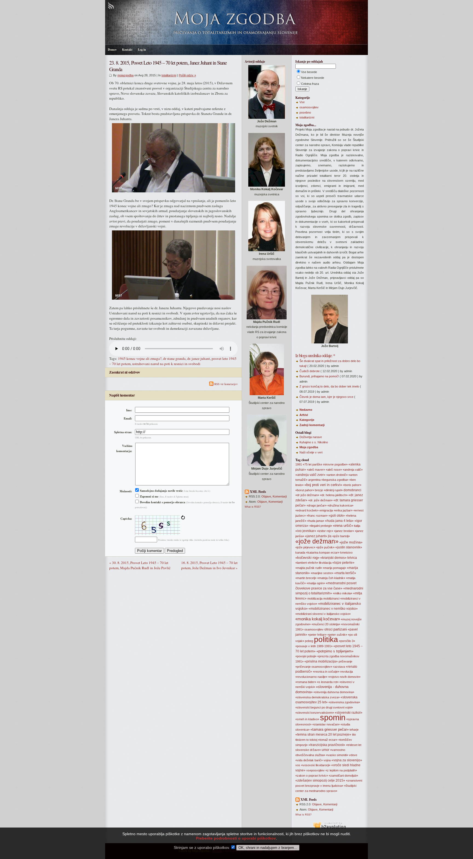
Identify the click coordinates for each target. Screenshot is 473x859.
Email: (128, 418)
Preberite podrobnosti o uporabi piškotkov (236, 838)
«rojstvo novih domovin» (344, 676)
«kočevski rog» (307, 558)
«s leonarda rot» (328, 682)
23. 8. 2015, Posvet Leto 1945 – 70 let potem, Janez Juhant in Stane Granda (168, 66)
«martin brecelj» (305, 578)
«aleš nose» (334, 469)
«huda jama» (315, 520)
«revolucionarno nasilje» (311, 676)
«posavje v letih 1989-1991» (314, 646)
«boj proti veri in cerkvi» (323, 485)
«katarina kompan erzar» (322, 552)
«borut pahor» (304, 490)
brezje (319, 490)
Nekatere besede (312, 77)
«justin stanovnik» (348, 547)
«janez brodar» (344, 531)
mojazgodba (125, 75)
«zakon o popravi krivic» (311, 775)
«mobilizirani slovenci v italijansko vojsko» (323, 613)
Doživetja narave (310, 437)
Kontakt (127, 49)
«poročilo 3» (347, 641)
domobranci (352, 490)
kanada (300, 552)
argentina (314, 479)
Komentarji (280, 496)
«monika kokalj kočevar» (317, 619)
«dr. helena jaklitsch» (334, 495)
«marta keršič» (345, 573)
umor (325, 750)
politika (326, 639)
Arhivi (303, 415)
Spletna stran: (123, 432)
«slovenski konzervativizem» (314, 712)
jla (329, 536)
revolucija (346, 671)
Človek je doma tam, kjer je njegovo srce (326, 396)
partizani (340, 629)
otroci (328, 629)
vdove (353, 755)
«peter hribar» (317, 634)
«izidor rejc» (325, 531)
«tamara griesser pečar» (329, 729)
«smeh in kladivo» (307, 719)
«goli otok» (336, 515)
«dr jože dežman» (307, 495)
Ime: (129, 410)
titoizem (300, 739)
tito (354, 734)
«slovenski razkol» (348, 713)
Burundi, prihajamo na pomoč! (319, 376)
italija (357, 525)
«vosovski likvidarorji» (315, 765)
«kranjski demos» (333, 558)
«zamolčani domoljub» (343, 775)
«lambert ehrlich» (306, 562)
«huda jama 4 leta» (339, 521)
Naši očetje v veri (310, 452)
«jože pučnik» (325, 547)
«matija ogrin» (316, 583)
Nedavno (305, 409)
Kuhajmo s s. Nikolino (313, 442)
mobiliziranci (331, 598)
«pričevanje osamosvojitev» (313, 666)
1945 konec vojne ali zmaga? (139, 358)
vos (297, 765)
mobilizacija (314, 598)
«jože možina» (350, 542)
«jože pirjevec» (305, 547)
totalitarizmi (168, 75)
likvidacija (325, 562)
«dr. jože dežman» (320, 500)
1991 (298, 464)
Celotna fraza (310, 83)
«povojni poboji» (305, 656)
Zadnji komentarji (312, 425)
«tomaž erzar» (328, 739)
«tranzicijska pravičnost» (326, 745)
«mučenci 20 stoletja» (326, 624)
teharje (354, 729)
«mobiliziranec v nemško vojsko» (333, 609)
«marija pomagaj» (334, 567)
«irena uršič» (343, 526)
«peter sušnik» (337, 634)
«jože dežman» (317, 541)
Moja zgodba (308, 447)
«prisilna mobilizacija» (321, 661)
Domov (112, 49)
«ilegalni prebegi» (320, 525)
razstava (339, 666)
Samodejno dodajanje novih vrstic (161, 490)
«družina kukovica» (340, 505)
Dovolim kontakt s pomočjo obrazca (162, 502)
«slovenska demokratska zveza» (317, 697)
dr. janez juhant (198, 358)
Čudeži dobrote (309, 371)
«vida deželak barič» (309, 760)
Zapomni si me (148, 496)
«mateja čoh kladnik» (331, 578)
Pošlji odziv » (187, 75)
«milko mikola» (342, 593)
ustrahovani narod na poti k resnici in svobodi (166, 363)
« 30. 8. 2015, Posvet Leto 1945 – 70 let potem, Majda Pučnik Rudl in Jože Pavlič (140, 565)
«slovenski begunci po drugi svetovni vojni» (324, 707)
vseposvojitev (315, 770)
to (307, 739)
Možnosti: (126, 491)
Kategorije (306, 419)
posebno (305, 112)
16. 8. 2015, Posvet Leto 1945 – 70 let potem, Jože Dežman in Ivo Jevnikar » (209, 565)
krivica (352, 558)
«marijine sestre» (322, 573)
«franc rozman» (317, 515)
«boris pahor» (352, 485)
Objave (266, 496)
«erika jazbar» (343, 510)
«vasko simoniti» (337, 755)
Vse (302, 102)
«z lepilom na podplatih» (341, 770)
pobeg (309, 641)
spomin (332, 717)
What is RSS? (253, 506)
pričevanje (345, 661)
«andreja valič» (353, 469)
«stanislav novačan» (326, 724)
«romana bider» (305, 682)
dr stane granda (174, 358)
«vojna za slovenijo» (346, 760)
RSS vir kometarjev (226, 384)
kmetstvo (346, 552)
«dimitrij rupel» (333, 490)
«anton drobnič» (337, 474)
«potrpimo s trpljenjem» (334, 651)
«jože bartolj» (341, 536)
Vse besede (309, 72)
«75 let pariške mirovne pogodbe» (325, 464)
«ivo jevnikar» (305, 531)
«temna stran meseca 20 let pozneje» (323, 734)
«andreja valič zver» (310, 475)
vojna (327, 760)
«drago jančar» (317, 505)
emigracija (326, 510)
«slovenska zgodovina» (344, 702)
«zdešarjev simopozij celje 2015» (320, 780)
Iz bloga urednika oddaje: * (315, 355)
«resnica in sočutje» (326, 671)
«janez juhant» (316, 536)
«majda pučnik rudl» (308, 567)
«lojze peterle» (343, 563)
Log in (142, 49)
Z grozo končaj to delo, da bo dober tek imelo (329, 386)
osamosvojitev (309, 107)
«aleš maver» (316, 469)
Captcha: (126, 518)
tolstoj (313, 739)
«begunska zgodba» (334, 479)
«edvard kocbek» (307, 510)
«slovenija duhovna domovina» (333, 692)
